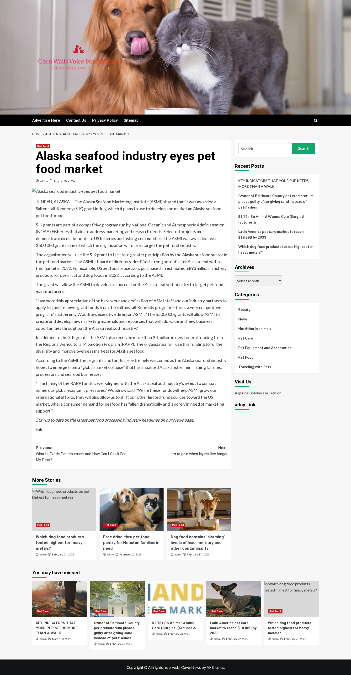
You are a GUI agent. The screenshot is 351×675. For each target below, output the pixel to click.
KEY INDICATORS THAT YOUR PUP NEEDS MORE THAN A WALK (273, 183)
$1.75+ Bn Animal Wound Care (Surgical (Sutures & (271, 219)
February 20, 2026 (130, 554)
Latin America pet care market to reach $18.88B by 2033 (271, 234)
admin (44, 181)
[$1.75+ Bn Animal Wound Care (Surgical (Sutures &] (175, 599)
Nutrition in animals (254, 328)
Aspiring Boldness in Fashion (258, 393)
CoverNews (191, 667)
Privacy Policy (105, 120)
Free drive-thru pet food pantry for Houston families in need (131, 542)
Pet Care (245, 338)
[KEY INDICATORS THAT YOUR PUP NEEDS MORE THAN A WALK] (59, 599)
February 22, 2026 (237, 639)
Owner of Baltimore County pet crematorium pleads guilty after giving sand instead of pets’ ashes (276, 201)
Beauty (244, 309)
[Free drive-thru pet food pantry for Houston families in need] (131, 509)
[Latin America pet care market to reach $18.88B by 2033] (233, 599)
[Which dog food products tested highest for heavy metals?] (64, 509)
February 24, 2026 (121, 644)
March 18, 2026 (61, 639)
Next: (197, 450)
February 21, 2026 (63, 554)
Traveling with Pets (254, 367)
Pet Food (43, 146)
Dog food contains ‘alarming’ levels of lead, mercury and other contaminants (198, 542)
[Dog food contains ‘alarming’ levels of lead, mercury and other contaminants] (199, 509)
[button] (316, 120)
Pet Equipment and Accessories (264, 347)
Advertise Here (46, 120)
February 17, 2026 (198, 554)
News (243, 319)
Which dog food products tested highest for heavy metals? (60, 542)
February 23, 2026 (179, 634)
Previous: (81, 453)
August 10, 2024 (64, 181)
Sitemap (131, 120)
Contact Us (76, 120)
